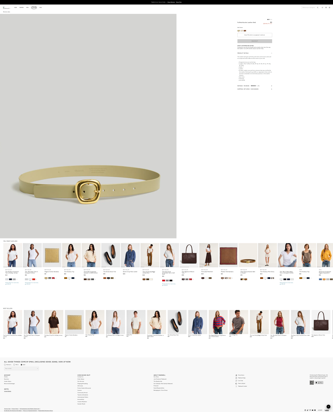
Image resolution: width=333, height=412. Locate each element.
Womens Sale (6, 11)
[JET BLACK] (170, 280)
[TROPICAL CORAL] (53, 278)
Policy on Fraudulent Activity (30, 410)
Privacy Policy (15, 408)
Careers (80, 390)
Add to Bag (52, 282)
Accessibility (81, 399)
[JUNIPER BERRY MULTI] (186, 279)
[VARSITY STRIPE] (327, 279)
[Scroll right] (17, 279)
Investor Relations (82, 401)
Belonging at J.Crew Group (160, 390)
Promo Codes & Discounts (84, 388)
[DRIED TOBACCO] (144, 279)
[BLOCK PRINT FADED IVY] (49, 278)
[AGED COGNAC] (245, 279)
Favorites (6, 379)
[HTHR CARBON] (92, 279)
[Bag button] (329, 7)
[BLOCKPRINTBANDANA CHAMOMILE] (46, 278)
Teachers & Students (83, 394)
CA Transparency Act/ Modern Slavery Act (29, 408)
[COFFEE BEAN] (183, 279)
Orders (6, 376)
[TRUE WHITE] (69, 278)
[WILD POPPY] (33, 279)
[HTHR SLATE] (292, 279)
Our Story (156, 376)
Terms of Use (7, 408)
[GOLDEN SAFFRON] (324, 279)
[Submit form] (37, 369)
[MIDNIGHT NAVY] (167, 280)
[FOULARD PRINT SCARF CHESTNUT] (222, 278)
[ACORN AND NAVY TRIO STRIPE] (88, 279)
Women (22, 7)
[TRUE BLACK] (108, 278)
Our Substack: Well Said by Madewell (163, 383)
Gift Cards (80, 385)
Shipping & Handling (83, 383)
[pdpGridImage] (88, 125)
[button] (20, 245)
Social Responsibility (159, 388)
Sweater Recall (81, 403)
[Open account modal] (326, 7)
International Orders (83, 397)
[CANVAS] (151, 279)
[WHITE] (14, 279)
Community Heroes (83, 392)
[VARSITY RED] (163, 280)
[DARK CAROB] (242, 279)
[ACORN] (65, 278)
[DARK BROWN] (226, 278)
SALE (40, 7)
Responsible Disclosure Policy (45, 410)
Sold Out (255, 41)
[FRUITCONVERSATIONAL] (229, 278)
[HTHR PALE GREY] (6, 279)
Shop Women (171, 2)
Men (27, 7)
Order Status (81, 379)
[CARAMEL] (104, 278)
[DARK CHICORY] (202, 278)
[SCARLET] (190, 279)
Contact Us (80, 376)
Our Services (81, 381)
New (15, 7)
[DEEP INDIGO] (10, 279)
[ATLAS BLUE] (320, 279)
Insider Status (7, 381)
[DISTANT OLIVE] (112, 278)
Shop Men (179, 2)
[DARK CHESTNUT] (85, 279)
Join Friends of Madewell (160, 379)
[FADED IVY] (147, 279)
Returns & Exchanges (9, 383)
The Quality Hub (158, 381)
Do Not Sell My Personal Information (13, 410)
